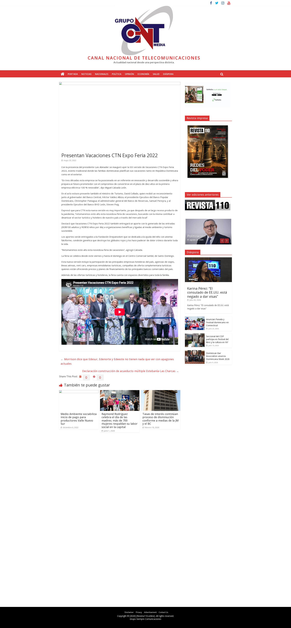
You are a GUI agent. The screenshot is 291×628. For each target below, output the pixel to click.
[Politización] (208, 219)
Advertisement (150, 612)
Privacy (139, 612)
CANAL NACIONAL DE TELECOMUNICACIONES (144, 58)
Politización (196, 236)
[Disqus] (119, 478)
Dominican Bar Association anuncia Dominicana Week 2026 (217, 356)
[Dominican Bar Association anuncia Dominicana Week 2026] (195, 351)
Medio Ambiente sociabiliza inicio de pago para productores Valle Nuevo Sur (79, 419)
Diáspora (168, 74)
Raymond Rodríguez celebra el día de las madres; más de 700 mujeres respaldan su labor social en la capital (119, 420)
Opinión (129, 74)
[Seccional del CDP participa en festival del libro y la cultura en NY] (195, 334)
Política (116, 74)
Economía (143, 74)
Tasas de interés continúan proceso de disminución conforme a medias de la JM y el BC (160, 419)
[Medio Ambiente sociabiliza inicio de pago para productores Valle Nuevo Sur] (79, 392)
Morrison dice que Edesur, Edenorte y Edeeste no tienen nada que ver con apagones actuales (117, 361)
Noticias (86, 74)
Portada (73, 74)
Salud (156, 74)
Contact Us (163, 612)
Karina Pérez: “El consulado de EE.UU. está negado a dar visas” (207, 292)
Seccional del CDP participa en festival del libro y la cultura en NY (217, 339)
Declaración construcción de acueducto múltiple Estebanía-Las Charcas (130, 371)
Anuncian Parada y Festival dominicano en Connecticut (217, 322)
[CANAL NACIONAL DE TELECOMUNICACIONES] (62, 74)
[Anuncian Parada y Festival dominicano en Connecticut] (195, 318)
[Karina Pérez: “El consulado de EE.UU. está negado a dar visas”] (208, 258)
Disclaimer (129, 612)
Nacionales (101, 74)
